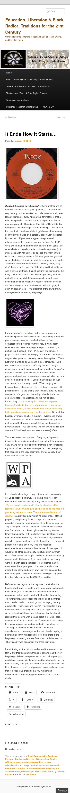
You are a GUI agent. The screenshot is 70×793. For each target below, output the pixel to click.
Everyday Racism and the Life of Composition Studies (31, 759)
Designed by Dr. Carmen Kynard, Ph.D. (35, 786)
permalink (31, 774)
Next (61, 117)
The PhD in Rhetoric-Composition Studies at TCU (28, 86)
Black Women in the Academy (42, 756)
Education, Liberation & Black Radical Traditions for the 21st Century (34, 26)
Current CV (48, 106)
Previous (10, 117)
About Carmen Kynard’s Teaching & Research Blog (29, 79)
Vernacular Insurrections (17, 99)
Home (9, 72)
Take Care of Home (44, 771)
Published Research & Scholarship (22, 106)
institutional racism (40, 765)
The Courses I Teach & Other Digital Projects (26, 93)
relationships (27, 771)
